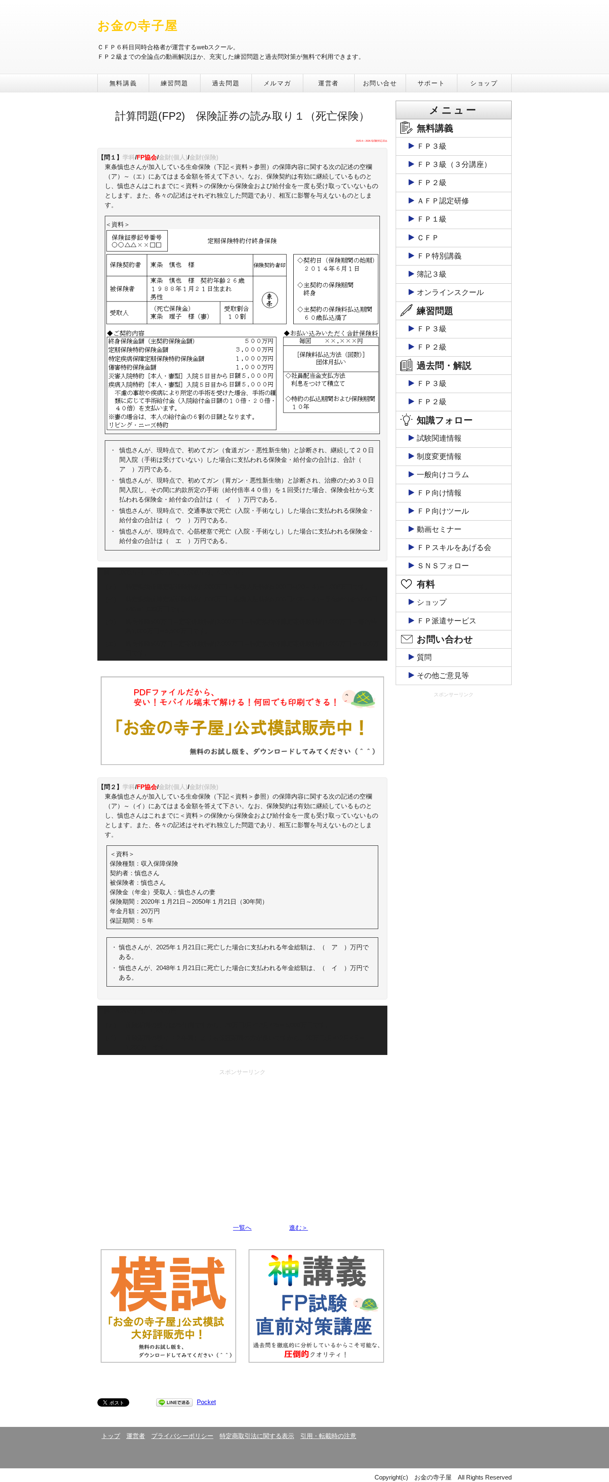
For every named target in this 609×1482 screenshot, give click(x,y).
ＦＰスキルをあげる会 (454, 547)
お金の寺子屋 (137, 25)
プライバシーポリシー (182, 1435)
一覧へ (242, 1227)
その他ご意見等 (443, 675)
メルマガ (277, 83)
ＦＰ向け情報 (439, 493)
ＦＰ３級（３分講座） (454, 164)
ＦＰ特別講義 (439, 256)
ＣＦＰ (428, 238)
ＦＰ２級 (432, 183)
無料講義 (123, 83)
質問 (424, 657)
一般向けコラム (443, 475)
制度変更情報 (439, 456)
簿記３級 (432, 274)
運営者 (328, 83)
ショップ (484, 83)
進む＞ (298, 1227)
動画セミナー (439, 529)
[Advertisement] (242, 1137)
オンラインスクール (450, 292)
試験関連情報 (439, 438)
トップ (111, 1435)
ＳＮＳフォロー (443, 566)
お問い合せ (380, 83)
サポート (431, 83)
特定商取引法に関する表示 (257, 1435)
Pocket (206, 1401)
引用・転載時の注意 (328, 1435)
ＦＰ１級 (432, 219)
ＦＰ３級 (432, 146)
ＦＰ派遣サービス (446, 621)
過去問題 (225, 83)
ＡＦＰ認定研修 (443, 201)
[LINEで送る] (174, 1401)
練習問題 (174, 83)
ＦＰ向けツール (443, 511)
